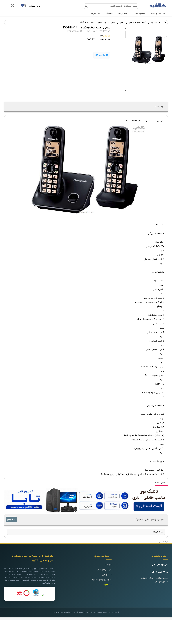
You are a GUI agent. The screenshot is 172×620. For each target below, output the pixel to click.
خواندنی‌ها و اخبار (105, 569)
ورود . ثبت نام (34, 6)
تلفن (121, 22)
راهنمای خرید (106, 574)
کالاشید (164, 23)
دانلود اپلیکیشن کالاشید (102, 579)
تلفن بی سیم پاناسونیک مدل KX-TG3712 (97, 22)
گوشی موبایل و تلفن (137, 22)
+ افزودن (11, 519)
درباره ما (108, 564)
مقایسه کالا (100, 55)
